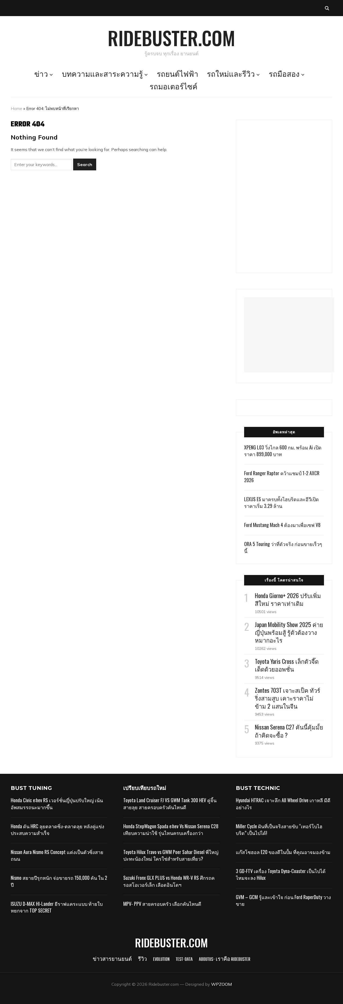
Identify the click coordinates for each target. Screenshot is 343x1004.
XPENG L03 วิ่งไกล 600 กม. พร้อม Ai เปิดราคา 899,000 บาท (283, 450)
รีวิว (142, 959)
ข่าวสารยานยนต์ (112, 959)
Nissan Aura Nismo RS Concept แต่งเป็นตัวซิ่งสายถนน (57, 855)
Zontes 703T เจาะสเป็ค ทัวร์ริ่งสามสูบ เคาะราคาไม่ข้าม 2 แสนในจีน (287, 698)
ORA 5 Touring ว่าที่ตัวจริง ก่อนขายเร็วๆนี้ (283, 547)
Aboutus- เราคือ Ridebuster (224, 959)
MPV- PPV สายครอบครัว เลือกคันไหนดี (162, 903)
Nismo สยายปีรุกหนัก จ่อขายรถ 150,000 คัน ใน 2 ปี (59, 881)
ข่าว (41, 74)
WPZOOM (221, 984)
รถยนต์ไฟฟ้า (177, 74)
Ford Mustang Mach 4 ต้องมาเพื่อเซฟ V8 (282, 524)
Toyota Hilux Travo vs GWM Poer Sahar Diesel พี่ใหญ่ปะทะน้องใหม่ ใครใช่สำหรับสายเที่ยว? (170, 855)
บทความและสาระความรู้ (102, 74)
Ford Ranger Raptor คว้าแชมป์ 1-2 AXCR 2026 (281, 476)
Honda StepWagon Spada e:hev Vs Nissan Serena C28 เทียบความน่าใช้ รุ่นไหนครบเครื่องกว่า (170, 829)
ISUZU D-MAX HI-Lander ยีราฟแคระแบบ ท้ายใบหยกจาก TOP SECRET (57, 907)
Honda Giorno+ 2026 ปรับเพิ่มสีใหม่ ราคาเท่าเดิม (288, 599)
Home (16, 108)
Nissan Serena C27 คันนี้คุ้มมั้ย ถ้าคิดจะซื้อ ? (289, 731)
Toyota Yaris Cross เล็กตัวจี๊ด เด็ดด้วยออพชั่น (287, 665)
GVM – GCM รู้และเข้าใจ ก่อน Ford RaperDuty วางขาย (283, 900)
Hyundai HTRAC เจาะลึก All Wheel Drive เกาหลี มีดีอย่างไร (283, 803)
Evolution (161, 959)
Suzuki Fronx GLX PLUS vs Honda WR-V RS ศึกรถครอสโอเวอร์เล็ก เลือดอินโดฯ (169, 881)
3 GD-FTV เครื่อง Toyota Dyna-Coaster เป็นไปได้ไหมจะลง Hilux (281, 874)
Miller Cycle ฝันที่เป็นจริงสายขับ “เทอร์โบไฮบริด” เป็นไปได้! (279, 829)
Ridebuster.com (171, 38)
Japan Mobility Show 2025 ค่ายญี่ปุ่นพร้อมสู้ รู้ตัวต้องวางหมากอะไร (289, 632)
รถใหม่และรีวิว (231, 74)
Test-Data (184, 959)
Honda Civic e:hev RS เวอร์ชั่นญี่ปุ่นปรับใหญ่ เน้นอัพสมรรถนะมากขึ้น (57, 803)
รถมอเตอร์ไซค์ (173, 87)
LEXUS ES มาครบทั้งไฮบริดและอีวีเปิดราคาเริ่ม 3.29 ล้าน (281, 502)
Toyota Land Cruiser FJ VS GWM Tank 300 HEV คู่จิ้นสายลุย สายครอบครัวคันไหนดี (170, 803)
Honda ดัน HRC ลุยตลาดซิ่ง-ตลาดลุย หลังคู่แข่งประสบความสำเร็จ (57, 829)
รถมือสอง (284, 74)
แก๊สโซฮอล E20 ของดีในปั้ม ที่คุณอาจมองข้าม (283, 851)
